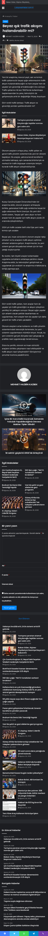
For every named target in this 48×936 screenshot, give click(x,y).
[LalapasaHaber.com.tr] (24, 7)
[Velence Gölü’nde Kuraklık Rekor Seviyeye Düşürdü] (9, 765)
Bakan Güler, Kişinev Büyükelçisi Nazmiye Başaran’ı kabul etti (31, 650)
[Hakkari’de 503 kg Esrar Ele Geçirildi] (9, 805)
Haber (15, 16)
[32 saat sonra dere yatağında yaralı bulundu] (9, 754)
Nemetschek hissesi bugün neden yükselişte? (23, 773)
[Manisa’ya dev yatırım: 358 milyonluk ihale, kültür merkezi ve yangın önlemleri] (9, 794)
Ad (3, 566)
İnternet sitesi (7, 584)
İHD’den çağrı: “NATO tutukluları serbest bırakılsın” (34, 472)
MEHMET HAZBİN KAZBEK (15, 36)
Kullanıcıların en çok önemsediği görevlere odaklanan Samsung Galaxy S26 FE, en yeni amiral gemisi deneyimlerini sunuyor (22, 690)
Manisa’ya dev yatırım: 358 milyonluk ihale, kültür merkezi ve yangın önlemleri (31, 793)
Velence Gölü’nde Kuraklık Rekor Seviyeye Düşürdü (29, 763)
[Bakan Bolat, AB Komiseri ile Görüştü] (9, 783)
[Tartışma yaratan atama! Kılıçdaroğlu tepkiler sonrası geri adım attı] (9, 123)
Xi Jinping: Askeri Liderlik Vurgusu (9, 512)
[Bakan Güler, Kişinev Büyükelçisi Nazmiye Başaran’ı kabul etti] (9, 138)
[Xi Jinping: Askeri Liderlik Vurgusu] (12, 502)
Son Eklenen (24, 618)
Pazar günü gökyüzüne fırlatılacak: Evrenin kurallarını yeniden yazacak (22, 709)
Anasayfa (8, 16)
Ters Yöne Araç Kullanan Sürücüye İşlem (20, 813)
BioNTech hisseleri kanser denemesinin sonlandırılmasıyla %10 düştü (20, 669)
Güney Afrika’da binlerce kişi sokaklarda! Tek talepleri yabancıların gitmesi (35, 502)
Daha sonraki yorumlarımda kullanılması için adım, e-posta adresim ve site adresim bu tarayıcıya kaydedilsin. (23, 597)
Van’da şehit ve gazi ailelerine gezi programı (34, 487)
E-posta (5, 575)
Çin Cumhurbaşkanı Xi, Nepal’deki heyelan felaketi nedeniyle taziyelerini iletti (12, 473)
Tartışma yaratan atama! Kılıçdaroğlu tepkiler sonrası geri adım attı (30, 123)
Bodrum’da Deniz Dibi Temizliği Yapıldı (11, 486)
